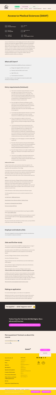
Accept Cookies (35, 391)
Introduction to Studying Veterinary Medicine (13, 203)
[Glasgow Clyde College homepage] (6, 7)
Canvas (34, 6)
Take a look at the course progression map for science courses (16, 281)
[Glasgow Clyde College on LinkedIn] (39, 358)
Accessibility (27, 389)
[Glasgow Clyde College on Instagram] (43, 358)
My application (24, 6)
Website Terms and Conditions (10, 389)
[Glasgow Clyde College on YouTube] (41, 358)
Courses (16, 6)
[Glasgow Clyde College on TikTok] (45, 358)
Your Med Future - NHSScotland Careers (12, 197)
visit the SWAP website (12, 212)
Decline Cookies (46, 391)
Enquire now (45, 353)
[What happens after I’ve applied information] (34, 307)
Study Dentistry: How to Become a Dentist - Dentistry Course (16, 200)
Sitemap (22, 389)
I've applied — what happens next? (19, 307)
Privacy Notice (21, 392)
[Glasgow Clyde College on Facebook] (37, 358)
